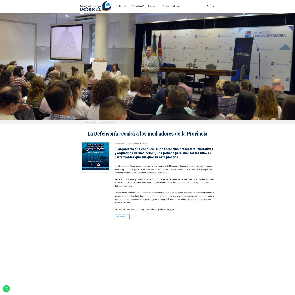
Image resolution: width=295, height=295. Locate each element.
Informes (176, 6)
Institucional (122, 6)
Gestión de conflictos (141, 144)
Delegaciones (153, 6)
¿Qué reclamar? (137, 6)
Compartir (122, 217)
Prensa (166, 6)
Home (81, 122)
